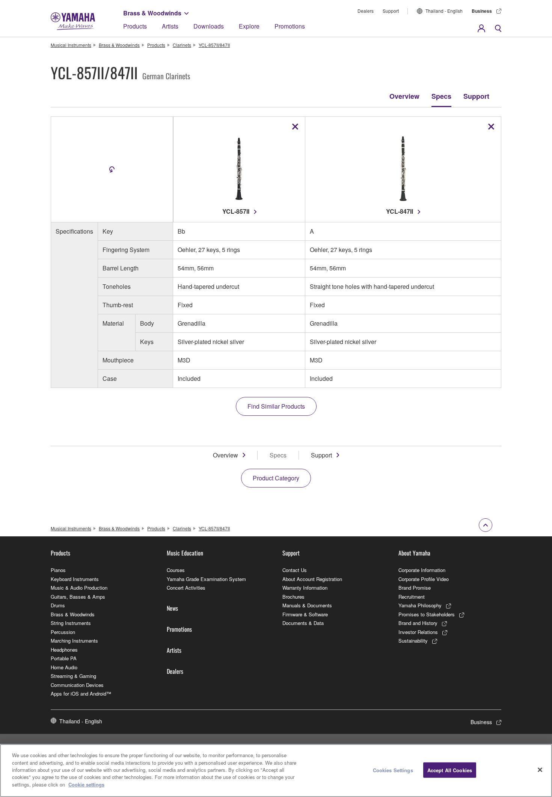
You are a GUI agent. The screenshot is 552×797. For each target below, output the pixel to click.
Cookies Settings (393, 769)
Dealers (365, 11)
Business (482, 11)
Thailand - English (444, 11)
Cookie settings (86, 784)
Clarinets (182, 45)
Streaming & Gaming (73, 675)
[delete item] (295, 126)
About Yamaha (414, 552)
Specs (441, 96)
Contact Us (294, 570)
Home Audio (64, 667)
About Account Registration (312, 579)
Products (135, 26)
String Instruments (71, 622)
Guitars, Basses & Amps (78, 596)
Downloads (208, 26)
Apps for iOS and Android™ (81, 693)
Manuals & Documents (307, 605)
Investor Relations (418, 631)
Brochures (293, 596)
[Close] (540, 769)
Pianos (58, 570)
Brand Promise (414, 587)
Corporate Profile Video (423, 579)
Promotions (289, 26)
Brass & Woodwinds (152, 13)
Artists (170, 26)
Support (391, 11)
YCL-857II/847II (214, 45)
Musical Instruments (71, 45)
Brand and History (417, 622)
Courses (176, 570)
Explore (249, 26)
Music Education (185, 552)
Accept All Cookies (449, 769)
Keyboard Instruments (75, 579)
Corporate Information (421, 570)
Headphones (64, 649)
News (172, 608)
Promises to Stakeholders (426, 614)
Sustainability (413, 640)
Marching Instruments (74, 640)
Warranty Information (304, 587)
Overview (404, 96)
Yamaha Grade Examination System (206, 579)
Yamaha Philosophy (420, 605)
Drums (58, 605)
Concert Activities (186, 587)
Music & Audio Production (79, 587)
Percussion (63, 631)
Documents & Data (303, 622)
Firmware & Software (305, 614)
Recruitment (411, 596)
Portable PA (64, 658)
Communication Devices (77, 684)
